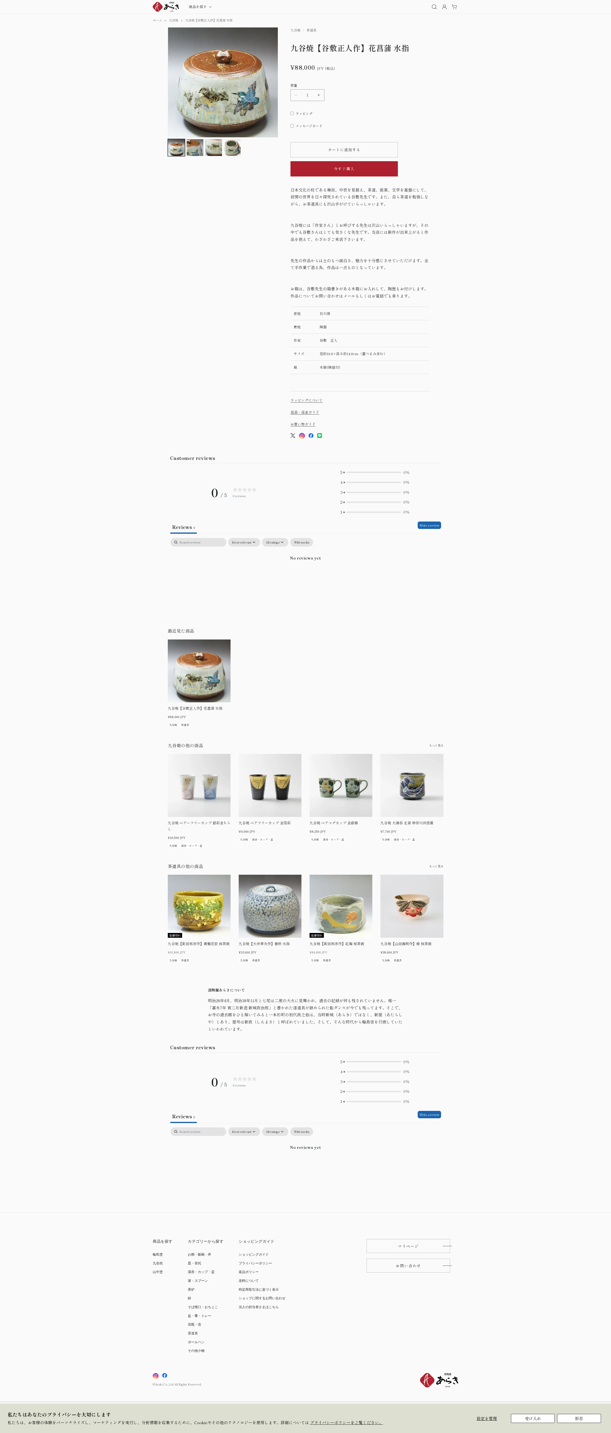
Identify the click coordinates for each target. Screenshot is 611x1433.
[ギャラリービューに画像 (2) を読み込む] (195, 147)
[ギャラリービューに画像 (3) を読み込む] (213, 147)
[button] (200, 6)
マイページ (408, 1246)
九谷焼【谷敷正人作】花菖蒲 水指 (208, 20)
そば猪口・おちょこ (203, 1307)
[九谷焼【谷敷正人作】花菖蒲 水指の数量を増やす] (318, 95)
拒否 (579, 1418)
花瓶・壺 (194, 1324)
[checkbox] (301, 542)
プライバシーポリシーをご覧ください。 (346, 1422)
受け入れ (533, 1418)
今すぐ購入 (344, 168)
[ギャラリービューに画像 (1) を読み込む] (176, 147)
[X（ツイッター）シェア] (292, 436)
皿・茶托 (194, 1263)
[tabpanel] (305, 574)
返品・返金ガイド (304, 412)
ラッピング (304, 113)
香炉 (191, 1289)
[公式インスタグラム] (302, 436)
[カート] (454, 7)
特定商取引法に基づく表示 (259, 1289)
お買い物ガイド (303, 423)
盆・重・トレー (199, 1316)
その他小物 (196, 1351)
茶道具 (193, 1333)
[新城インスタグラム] (155, 1376)
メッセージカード (309, 125)
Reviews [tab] (183, 526)
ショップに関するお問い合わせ (262, 1298)
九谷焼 (173, 20)
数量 (293, 85)
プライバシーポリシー (255, 1263)
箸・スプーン (198, 1281)
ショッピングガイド (254, 1254)
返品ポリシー (249, 1272)
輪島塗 (158, 1254)
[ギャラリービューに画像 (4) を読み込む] (232, 147)
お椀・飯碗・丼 (199, 1254)
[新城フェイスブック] (164, 1376)
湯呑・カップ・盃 (201, 1272)
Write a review (429, 525)
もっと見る (436, 745)
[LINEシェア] (319, 436)
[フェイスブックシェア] (311, 436)
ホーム (157, 20)
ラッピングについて (306, 400)
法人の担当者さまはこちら (259, 1307)
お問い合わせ (408, 1265)
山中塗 (158, 1272)
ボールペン (196, 1342)
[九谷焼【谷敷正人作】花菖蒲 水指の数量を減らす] (296, 95)
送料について (249, 1281)
